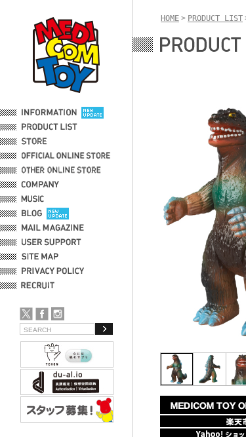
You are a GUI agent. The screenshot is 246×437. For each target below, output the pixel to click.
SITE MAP (40, 257)
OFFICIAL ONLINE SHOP (67, 156)
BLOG (32, 213)
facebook (42, 313)
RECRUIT (40, 286)
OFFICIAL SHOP (50, 141)
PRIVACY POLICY (53, 271)
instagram (57, 313)
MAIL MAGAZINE (53, 228)
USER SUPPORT (51, 242)
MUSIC (35, 199)
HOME (170, 18)
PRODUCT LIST (49, 127)
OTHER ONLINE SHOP (62, 170)
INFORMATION (49, 113)
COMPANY (40, 185)
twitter (26, 313)
